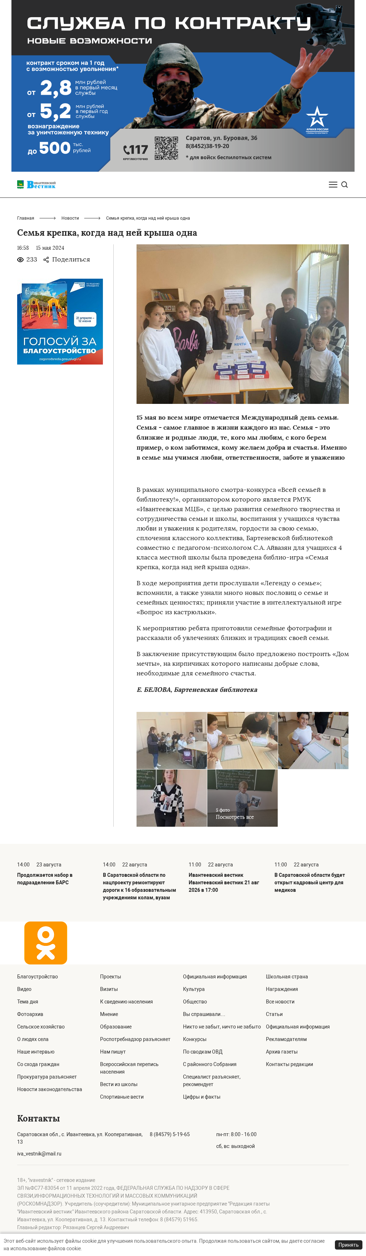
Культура (194, 989)
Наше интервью (35, 1052)
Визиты (109, 989)
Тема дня (27, 1002)
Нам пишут (113, 1052)
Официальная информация (215, 976)
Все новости (280, 1002)
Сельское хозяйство (41, 1027)
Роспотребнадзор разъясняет (135, 1039)
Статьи (274, 1014)
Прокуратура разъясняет (47, 1077)
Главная (25, 218)
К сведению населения (126, 1002)
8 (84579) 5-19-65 (170, 1134)
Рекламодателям (286, 1039)
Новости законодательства (49, 1089)
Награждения (282, 989)
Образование (116, 1027)
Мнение (109, 1014)
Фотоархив (30, 1014)
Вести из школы (119, 1084)
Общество (195, 1002)
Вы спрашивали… (204, 1014)
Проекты (110, 976)
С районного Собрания (210, 1064)
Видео (24, 989)
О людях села (33, 1039)
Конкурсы (195, 1039)
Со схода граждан (38, 1064)
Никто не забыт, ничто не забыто (222, 1027)
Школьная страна (287, 976)
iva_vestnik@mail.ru (39, 1154)
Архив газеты (282, 1052)
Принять (348, 1245)
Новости (70, 218)
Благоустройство (37, 976)
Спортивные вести (122, 1097)
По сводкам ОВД (203, 1052)
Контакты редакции (289, 1064)
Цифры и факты (202, 1097)
